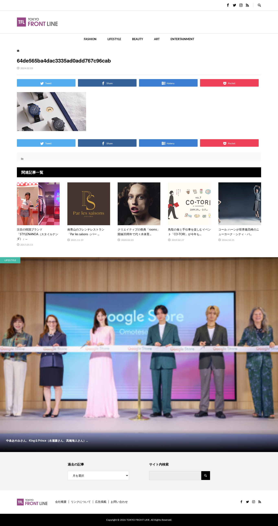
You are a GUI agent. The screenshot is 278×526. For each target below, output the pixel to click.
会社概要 (61, 502)
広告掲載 (100, 502)
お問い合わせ (119, 502)
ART (157, 39)
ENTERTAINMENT (182, 39)
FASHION (90, 39)
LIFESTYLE (114, 39)
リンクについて (81, 502)
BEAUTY (137, 39)
